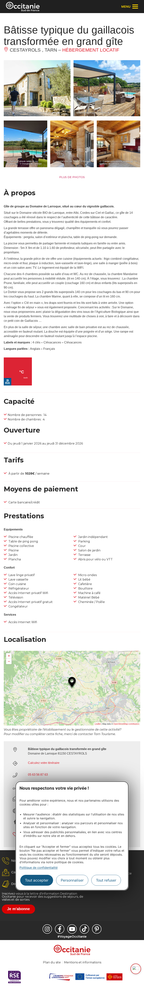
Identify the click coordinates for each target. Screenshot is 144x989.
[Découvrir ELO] (135, 969)
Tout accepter (36, 880)
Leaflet (98, 724)
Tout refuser (106, 880)
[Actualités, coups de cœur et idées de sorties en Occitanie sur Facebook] (59, 929)
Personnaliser (72, 880)
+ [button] (9, 655)
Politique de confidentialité (39, 867)
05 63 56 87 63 (38, 774)
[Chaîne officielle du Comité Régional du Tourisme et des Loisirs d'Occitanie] (72, 929)
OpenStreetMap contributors (126, 724)
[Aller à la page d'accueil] (23, 6)
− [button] (9, 661)
